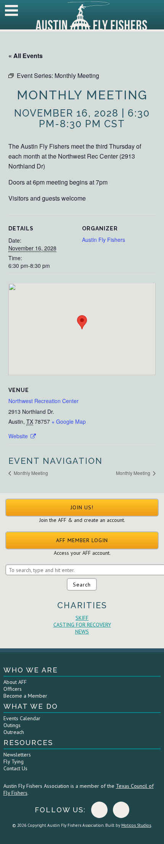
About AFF (15, 682)
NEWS (82, 631)
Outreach (13, 732)
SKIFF (82, 617)
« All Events (25, 55)
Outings (12, 725)
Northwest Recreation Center (43, 401)
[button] (82, 508)
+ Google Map (68, 421)
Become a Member (25, 695)
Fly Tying (13, 761)
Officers (12, 688)
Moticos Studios (136, 825)
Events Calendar (21, 718)
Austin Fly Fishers (103, 239)
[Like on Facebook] (99, 810)
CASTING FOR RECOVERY (82, 624)
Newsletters (17, 754)
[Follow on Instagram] (121, 810)
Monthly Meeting (30, 473)
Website (18, 436)
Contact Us (15, 768)
